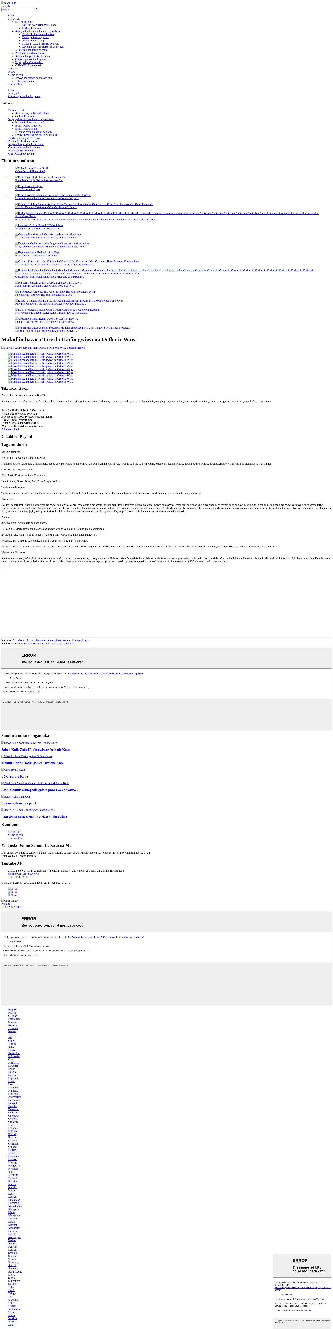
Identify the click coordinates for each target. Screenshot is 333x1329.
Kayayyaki (14, 18)
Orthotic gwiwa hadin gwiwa (31, 59)
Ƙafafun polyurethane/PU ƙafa (39, 24)
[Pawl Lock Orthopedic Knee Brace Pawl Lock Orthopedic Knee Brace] (35, 783)
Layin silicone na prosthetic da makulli (43, 46)
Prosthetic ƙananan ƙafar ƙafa (38, 34)
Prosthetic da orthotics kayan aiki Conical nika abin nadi (43, 643)
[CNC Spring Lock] (13, 769)
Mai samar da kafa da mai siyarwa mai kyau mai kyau (44, 285)
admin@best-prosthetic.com (23, 873)
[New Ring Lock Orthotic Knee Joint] (29, 742)
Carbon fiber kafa (31, 28)
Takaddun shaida (24, 81)
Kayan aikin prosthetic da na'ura (32, 56)
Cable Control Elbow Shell (30, 171)
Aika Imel (6, 903)
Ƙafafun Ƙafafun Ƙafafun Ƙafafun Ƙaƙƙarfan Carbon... (46, 207)
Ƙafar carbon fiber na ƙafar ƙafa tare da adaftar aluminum (46, 237)
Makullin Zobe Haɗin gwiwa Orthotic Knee (32, 763)
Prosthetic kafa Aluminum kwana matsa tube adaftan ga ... (47, 198)
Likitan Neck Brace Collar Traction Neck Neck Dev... (44, 321)
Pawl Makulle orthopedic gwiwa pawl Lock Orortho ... (40, 790)
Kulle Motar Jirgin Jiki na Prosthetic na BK (39, 180)
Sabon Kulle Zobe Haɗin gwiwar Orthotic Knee (35, 749)
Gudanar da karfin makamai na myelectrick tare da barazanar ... (49, 276)
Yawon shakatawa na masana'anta (33, 77)
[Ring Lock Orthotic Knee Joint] (26, 756)
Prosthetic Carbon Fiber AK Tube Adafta (37, 228)
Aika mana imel (10, 429)
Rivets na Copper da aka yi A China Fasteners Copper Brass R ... (51, 303)
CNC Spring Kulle (14, 776)
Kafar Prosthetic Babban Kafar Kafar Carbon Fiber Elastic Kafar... (51, 312)
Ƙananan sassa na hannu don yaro (40, 43)
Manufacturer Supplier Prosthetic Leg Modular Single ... (46, 330)
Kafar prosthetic (24, 21)
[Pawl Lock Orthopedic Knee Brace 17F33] (15, 796)
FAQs (11, 71)
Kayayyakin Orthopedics (29, 62)
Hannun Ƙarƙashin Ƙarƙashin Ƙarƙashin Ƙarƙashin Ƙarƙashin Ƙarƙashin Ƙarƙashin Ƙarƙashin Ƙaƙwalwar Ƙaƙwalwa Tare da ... (86, 219)
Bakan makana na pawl (18, 803)
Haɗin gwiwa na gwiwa (35, 37)
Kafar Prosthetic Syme (27, 189)
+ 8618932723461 (11, 906)
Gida (11, 15)
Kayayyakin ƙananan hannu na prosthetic (38, 31)
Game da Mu (15, 74)
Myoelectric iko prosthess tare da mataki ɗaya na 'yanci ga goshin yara (51, 640)
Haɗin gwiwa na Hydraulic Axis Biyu (36, 255)
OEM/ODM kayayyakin (28, 65)
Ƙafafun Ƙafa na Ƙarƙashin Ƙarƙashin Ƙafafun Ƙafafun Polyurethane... (54, 264)
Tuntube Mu (15, 84)
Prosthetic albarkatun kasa (29, 52)
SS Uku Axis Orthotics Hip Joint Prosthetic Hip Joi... (44, 294)
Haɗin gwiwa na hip (33, 40)
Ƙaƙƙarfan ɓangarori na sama (31, 49)
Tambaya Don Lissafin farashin (18, 855)
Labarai (12, 68)
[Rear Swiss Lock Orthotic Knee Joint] (28, 809)
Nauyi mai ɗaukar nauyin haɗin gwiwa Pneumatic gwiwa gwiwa (50, 246)
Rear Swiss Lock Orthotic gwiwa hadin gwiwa (34, 816)
